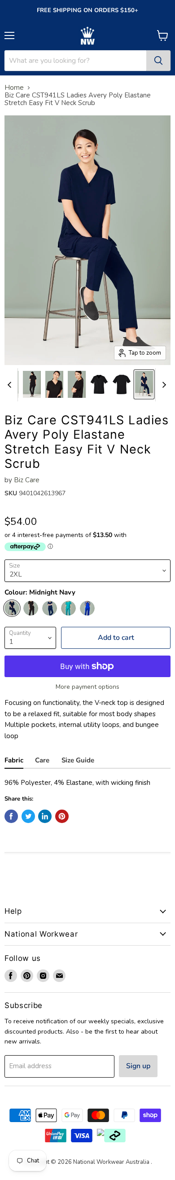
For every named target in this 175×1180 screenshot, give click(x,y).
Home (14, 88)
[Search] (158, 60)
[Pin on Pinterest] (62, 816)
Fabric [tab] (13, 760)
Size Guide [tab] (77, 760)
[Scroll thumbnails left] (11, 384)
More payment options (87, 687)
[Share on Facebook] (11, 816)
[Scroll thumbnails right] (162, 384)
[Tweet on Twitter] (28, 816)
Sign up (138, 1066)
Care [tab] (42, 760)
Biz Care (26, 480)
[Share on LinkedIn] (45, 816)
